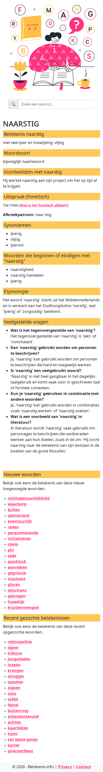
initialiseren (19, 538)
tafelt (13, 699)
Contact (83, 766)
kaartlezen (18, 728)
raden (13, 527)
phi (11, 550)
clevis (13, 544)
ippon (13, 647)
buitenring (18, 710)
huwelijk (16, 601)
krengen (16, 670)
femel (13, 705)
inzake (14, 664)
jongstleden (19, 659)
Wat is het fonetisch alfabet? (44, 205)
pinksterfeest (20, 751)
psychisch (17, 561)
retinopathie (20, 641)
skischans (17, 590)
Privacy (65, 766)
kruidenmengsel (23, 607)
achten (14, 722)
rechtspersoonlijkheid (29, 498)
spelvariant (18, 515)
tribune (15, 653)
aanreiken (17, 567)
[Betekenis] (51, 50)
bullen (14, 509)
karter (14, 745)
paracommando (23, 532)
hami (13, 733)
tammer (15, 682)
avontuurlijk (20, 521)
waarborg (17, 504)
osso (12, 693)
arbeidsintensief (23, 716)
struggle (16, 676)
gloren (14, 584)
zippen (14, 687)
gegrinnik (17, 573)
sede (12, 555)
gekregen (17, 596)
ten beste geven (23, 739)
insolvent (17, 578)
